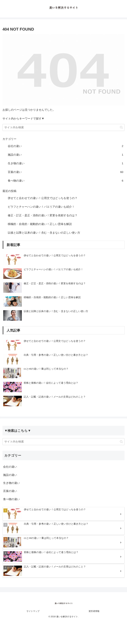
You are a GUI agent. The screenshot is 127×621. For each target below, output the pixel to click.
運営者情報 (94, 611)
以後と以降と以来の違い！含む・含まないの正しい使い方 (44, 232)
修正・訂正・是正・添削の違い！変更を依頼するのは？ (42, 215)
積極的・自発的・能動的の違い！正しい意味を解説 (40, 224)
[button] (121, 127)
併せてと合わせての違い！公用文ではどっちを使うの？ (42, 198)
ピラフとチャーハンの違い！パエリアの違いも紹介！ (41, 206)
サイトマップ (32, 611)
